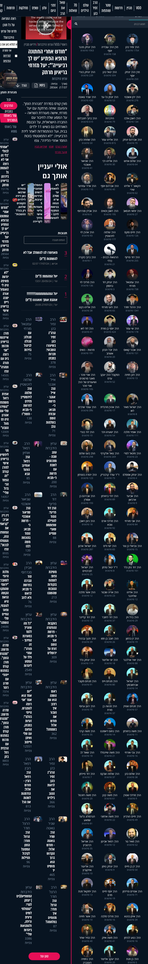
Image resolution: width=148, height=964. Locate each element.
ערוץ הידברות (45, 44)
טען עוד (44, 956)
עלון (44, 8)
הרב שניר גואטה (50, 823)
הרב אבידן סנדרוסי (26, 567)
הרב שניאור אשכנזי (25, 499)
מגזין (129, 8)
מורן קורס (60, 146)
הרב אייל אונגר (52, 380)
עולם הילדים (85, 8)
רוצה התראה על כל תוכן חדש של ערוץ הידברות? (9, 28)
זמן (50, 146)
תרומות (11, 8)
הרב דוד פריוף (52, 499)
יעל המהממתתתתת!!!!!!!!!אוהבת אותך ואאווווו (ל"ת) (41, 296)
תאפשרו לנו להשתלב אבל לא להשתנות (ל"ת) (40, 255)
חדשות (119, 8)
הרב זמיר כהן (95, 8)
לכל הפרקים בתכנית (8, 106)
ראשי (64, 44)
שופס (35, 8)
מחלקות (23, 8)
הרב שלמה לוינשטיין (26, 380)
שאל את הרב (62, 8)
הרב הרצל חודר (26, 823)
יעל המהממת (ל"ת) (46, 276)
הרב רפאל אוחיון (26, 448)
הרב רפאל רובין (27, 763)
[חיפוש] (76, 23)
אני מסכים (7, 55)
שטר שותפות (106, 8)
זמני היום (53, 8)
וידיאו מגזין (30, 44)
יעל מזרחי (60, 152)
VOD (138, 8)
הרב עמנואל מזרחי (26, 324)
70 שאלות (73, 8)
